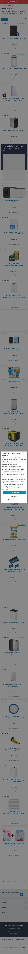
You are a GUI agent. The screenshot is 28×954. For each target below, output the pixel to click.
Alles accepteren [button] (14, 492)
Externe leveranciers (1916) (15, 471)
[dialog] (14, 477)
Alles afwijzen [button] (14, 496)
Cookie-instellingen (17, 487)
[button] (14, 500)
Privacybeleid (5, 489)
